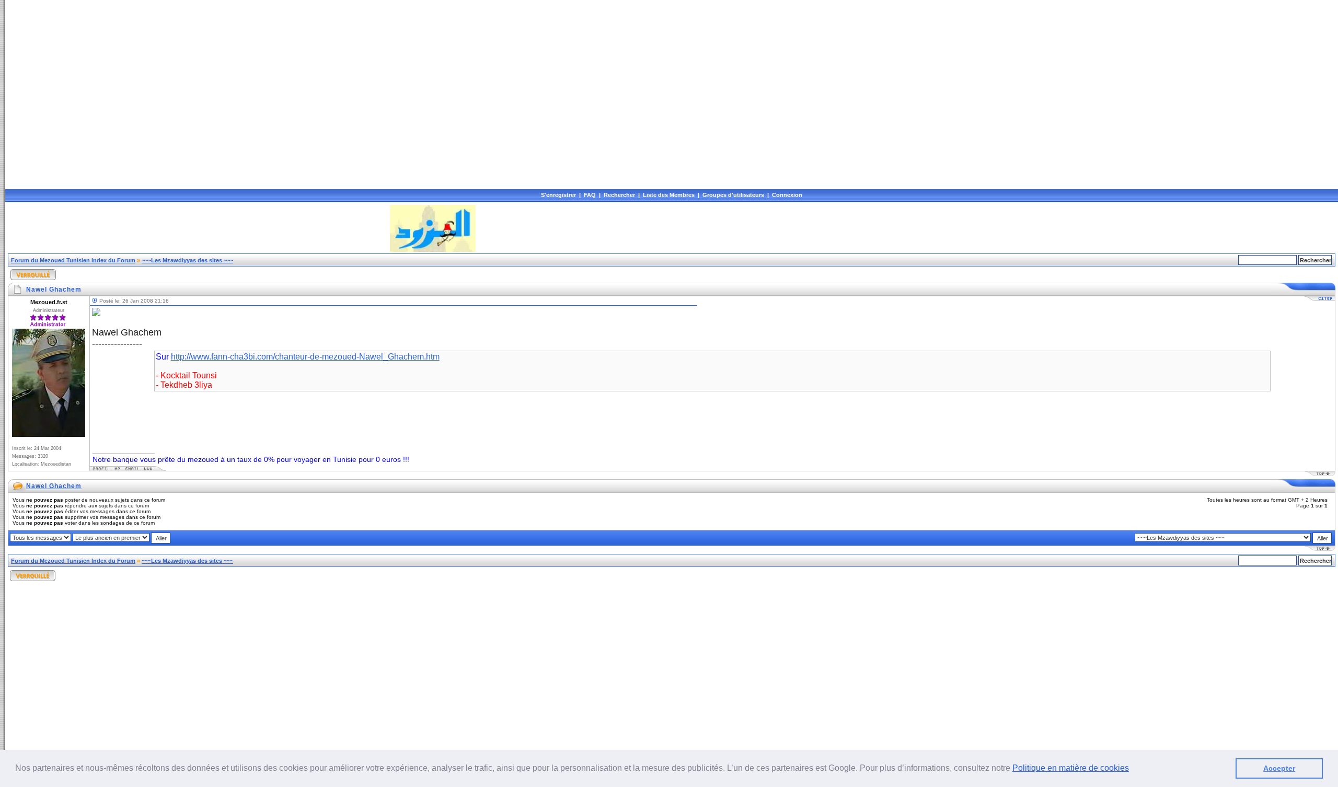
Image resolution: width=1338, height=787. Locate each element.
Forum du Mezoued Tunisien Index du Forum (73, 260)
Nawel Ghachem (54, 486)
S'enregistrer (558, 195)
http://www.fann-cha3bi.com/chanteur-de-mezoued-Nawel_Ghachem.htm (305, 356)
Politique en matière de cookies (1070, 767)
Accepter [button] (1279, 768)
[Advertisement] (198, 228)
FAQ (590, 195)
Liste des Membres (669, 195)
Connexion (787, 195)
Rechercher (619, 195)
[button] (1132, 769)
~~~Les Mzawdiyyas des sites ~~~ (187, 260)
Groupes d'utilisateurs (733, 195)
